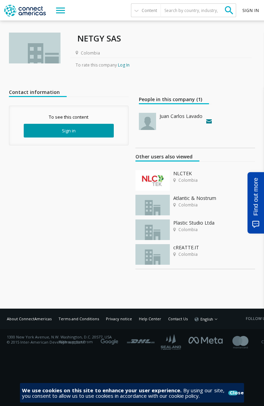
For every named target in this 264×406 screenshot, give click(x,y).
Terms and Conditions (78, 318)
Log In (124, 65)
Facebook (207, 339)
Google (111, 339)
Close (234, 393)
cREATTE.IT (186, 247)
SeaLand (171, 342)
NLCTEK (182, 173)
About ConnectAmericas (29, 318)
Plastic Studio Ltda (193, 222)
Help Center (150, 318)
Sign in (69, 131)
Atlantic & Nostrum (194, 198)
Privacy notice (119, 318)
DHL (141, 339)
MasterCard (246, 342)
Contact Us (178, 318)
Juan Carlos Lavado (181, 116)
